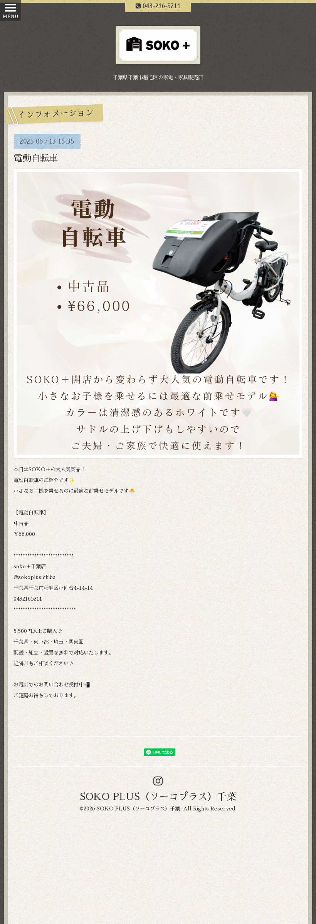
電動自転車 (35, 158)
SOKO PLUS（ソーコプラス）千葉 (158, 797)
